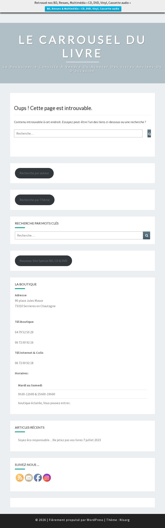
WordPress (95, 520)
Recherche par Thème (35, 200)
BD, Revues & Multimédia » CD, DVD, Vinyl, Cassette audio (83, 8)
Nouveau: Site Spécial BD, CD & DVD (43, 261)
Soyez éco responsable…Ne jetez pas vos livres (50, 440)
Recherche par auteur (34, 173)
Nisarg (125, 520)
